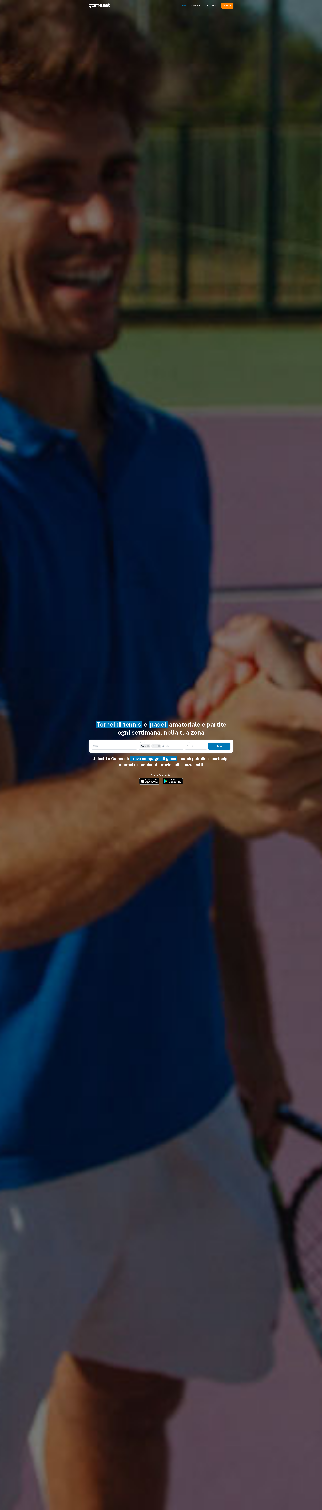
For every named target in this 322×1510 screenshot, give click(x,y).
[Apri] (181, 746)
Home (184, 6)
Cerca (219, 746)
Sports (142, 742)
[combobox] (169, 746)
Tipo (188, 742)
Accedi (227, 5)
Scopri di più (196, 6)
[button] (145, 746)
